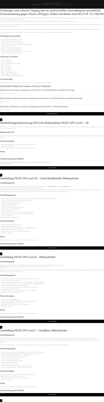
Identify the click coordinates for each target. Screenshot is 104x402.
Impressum (56, 4)
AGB (71, 4)
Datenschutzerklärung (64, 4)
